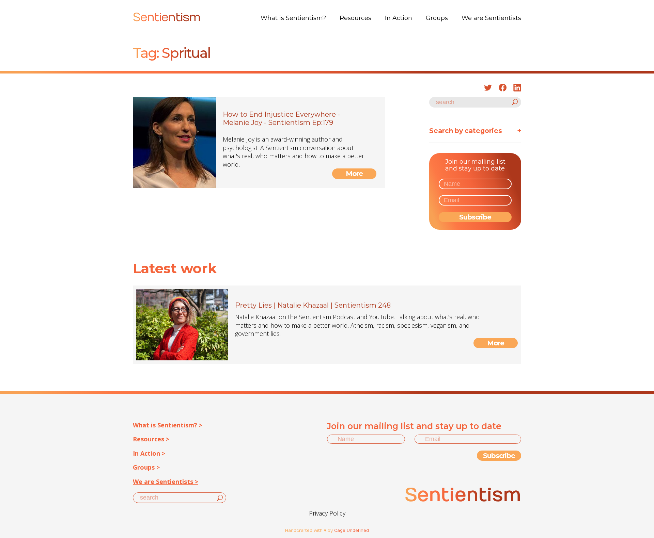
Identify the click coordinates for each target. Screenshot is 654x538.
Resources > (151, 439)
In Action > (149, 453)
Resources (355, 18)
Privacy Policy (327, 513)
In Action (398, 18)
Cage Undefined (351, 530)
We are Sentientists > (165, 481)
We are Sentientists (491, 18)
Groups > (146, 467)
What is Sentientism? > (167, 425)
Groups (437, 18)
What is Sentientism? (293, 18)
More (354, 173)
